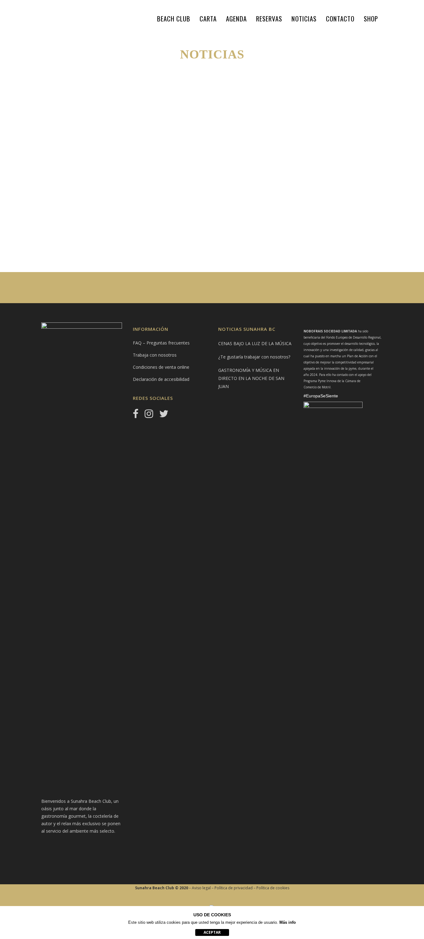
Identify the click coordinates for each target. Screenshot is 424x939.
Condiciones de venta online (161, 367)
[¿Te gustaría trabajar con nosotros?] (200, 123)
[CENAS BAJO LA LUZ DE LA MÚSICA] (94, 123)
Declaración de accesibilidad (161, 379)
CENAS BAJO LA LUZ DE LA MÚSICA (92, 162)
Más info (287, 922)
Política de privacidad (233, 887)
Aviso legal (201, 887)
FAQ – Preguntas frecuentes (161, 343)
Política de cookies (272, 887)
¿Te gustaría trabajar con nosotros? (254, 357)
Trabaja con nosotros (155, 355)
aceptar (212, 932)
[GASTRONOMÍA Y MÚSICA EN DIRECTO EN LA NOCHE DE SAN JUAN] (307, 123)
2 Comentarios (313, 245)
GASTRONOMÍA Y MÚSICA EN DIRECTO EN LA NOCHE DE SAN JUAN (251, 378)
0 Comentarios (113, 238)
